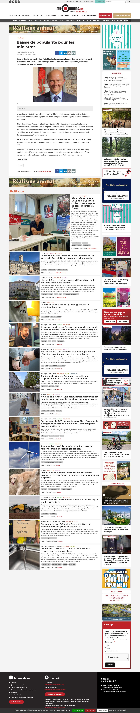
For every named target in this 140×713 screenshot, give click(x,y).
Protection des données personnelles (23, 690)
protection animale (66, 489)
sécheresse (61, 341)
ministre (20, 165)
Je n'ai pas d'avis (112, 651)
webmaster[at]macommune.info (55, 707)
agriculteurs (45, 513)
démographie (45, 410)
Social (76, 522)
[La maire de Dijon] (24, 260)
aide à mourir (45, 316)
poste (54, 538)
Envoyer (110, 665)
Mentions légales (16, 695)
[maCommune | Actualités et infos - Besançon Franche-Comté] (70, 8)
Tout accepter (78, 710)
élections (84, 243)
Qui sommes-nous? (17, 685)
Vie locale (73, 374)
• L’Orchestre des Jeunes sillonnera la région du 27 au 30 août (116, 99)
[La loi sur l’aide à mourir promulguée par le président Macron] (24, 309)
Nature (59, 325)
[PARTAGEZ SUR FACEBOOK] (57, 53)
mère (56, 294)
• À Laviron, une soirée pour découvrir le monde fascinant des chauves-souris (115, 92)
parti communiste (76, 245)
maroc (50, 294)
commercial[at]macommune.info (55, 689)
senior (52, 410)
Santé (67, 374)
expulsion (44, 294)
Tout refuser (90, 710)
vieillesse (58, 410)
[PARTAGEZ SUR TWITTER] (61, 53)
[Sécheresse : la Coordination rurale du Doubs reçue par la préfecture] (24, 504)
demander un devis (54, 694)
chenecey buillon (56, 564)
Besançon (74, 196)
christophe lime (76, 243)
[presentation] (104, 495)
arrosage (44, 341)
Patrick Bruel (51, 269)
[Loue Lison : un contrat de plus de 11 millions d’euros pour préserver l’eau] (24, 553)
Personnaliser (102, 710)
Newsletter (16, 702)
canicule (51, 386)
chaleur (44, 538)
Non (108, 648)
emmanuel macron (56, 316)
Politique (20, 38)
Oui (108, 645)
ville (57, 386)
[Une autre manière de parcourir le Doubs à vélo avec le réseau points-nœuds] (116, 440)
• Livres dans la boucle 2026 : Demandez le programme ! (115, 104)
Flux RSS (14, 692)
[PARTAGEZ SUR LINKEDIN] (65, 53)
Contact (13, 682)
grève (49, 538)
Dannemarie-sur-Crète (49, 522)
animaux (44, 489)
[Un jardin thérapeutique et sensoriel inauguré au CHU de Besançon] (116, 515)
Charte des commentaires (19, 687)
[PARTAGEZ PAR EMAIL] (69, 53)
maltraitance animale (54, 489)
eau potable (72, 564)
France (43, 302)
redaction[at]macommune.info (54, 684)
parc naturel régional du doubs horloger (52, 462)
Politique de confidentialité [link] (117, 710)
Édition (73, 11)
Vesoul (43, 349)
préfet (53, 341)
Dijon (43, 253)
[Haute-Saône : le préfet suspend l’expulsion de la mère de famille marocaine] (24, 284)
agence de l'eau (46, 564)
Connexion (123, 321)
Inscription (110, 321)
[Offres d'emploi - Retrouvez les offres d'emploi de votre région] (116, 176)
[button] (126, 2)
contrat (65, 564)
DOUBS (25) (44, 444)
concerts (44, 269)
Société (64, 278)
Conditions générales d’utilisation (22, 697)
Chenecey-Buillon (47, 546)
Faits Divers (50, 253)
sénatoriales (86, 245)
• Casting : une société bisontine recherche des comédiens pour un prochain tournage (116, 78)
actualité (52, 325)
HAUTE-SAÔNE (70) (47, 278)
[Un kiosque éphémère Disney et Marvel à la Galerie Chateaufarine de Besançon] (116, 267)
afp (43, 365)
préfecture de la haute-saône (71, 294)
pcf (49, 341)
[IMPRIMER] (73, 53)
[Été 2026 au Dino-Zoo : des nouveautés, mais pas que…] (116, 335)
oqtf (60, 294)
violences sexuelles (62, 269)
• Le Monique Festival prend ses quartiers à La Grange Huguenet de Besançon (116, 85)
